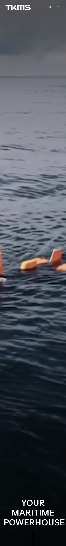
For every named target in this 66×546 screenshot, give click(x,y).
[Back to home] (18, 7)
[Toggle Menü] (58, 7)
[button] (50, 7)
